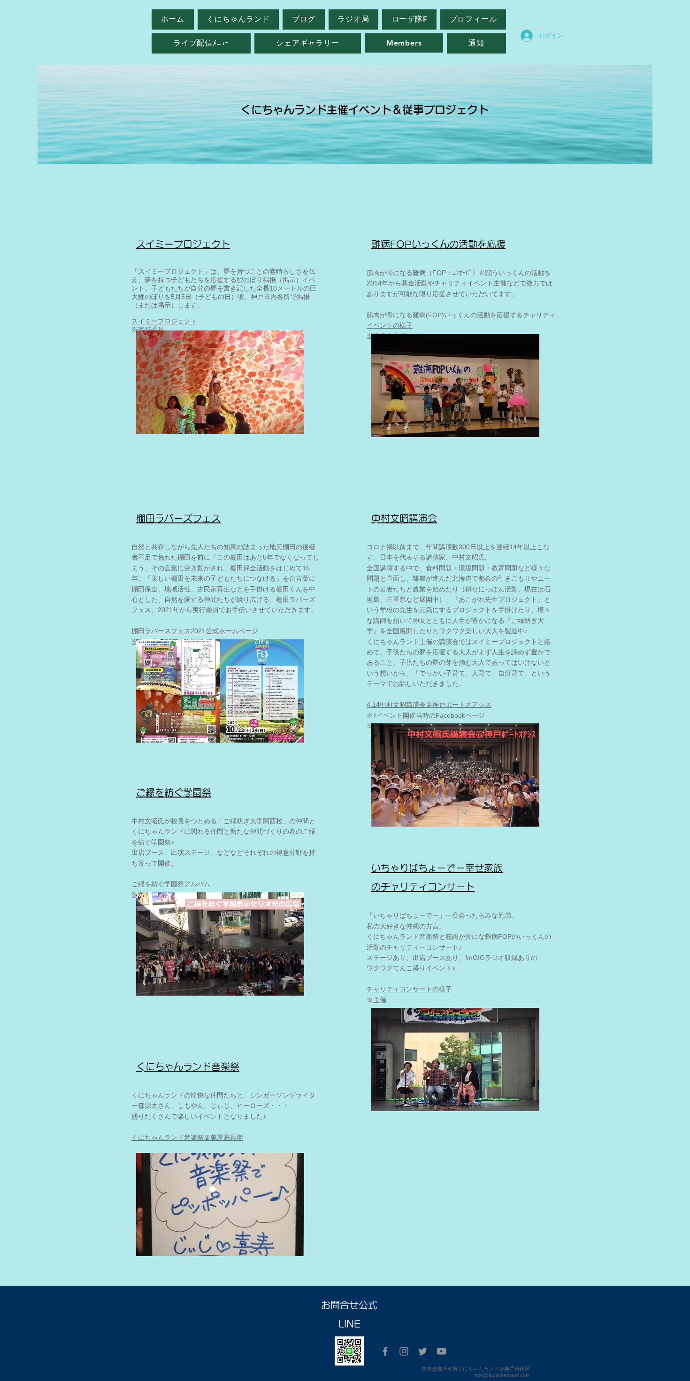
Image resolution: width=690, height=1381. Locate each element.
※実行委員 (147, 329)
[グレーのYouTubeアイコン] (441, 1351)
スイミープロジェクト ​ (164, 321)
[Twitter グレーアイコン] (423, 1351)
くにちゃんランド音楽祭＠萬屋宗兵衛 (187, 1137)
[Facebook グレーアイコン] (385, 1351)
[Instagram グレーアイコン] (404, 1351)
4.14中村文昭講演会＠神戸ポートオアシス (429, 704)
